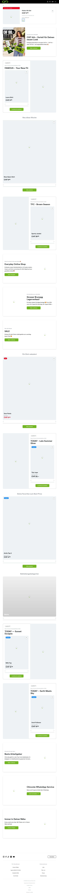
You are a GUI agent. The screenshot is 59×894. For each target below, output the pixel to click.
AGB (29, 887)
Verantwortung (43, 875)
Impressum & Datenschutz (29, 883)
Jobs (43, 867)
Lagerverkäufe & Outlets (16, 870)
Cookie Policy (29, 885)
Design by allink (29, 892)
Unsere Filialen (16, 867)
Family (29, 890)
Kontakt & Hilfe (16, 873)
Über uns (43, 870)
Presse (43, 873)
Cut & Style (15, 875)
